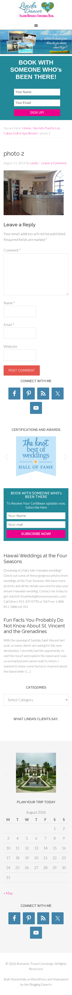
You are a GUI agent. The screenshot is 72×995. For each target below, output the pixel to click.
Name (9, 303)
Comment (12, 250)
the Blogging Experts (38, 984)
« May (8, 893)
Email (9, 324)
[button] (6, 456)
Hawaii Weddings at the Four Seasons (35, 558)
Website (10, 346)
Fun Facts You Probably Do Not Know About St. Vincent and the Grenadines (34, 625)
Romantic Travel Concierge (36, 12)
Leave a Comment (53, 163)
